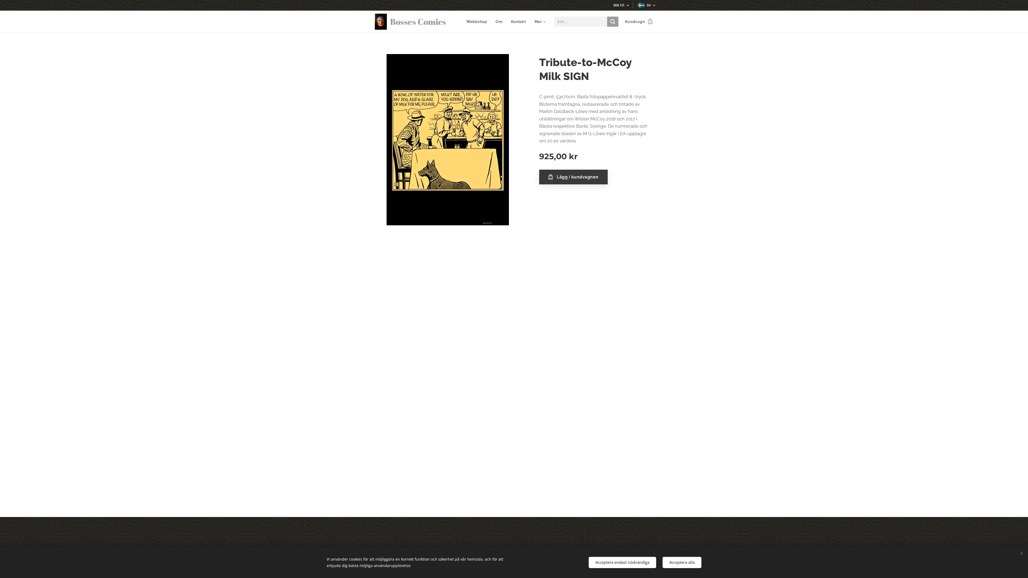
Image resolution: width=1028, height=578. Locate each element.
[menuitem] (478, 21)
